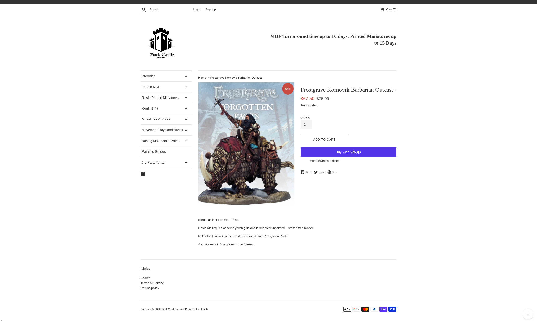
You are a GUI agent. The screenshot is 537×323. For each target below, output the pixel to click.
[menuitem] (166, 76)
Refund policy (150, 288)
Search (145, 278)
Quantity (305, 117)
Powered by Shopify (196, 309)
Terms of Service (152, 283)
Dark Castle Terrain (173, 309)
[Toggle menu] (186, 76)
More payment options (324, 160)
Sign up (211, 9)
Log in (197, 9)
